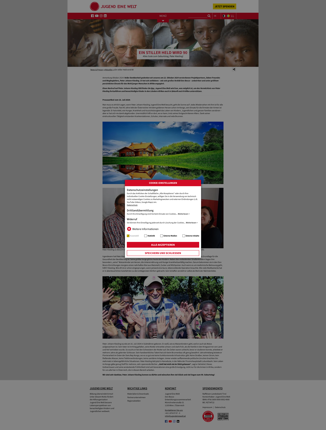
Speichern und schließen (163, 253)
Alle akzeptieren (163, 245)
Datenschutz (132, 205)
